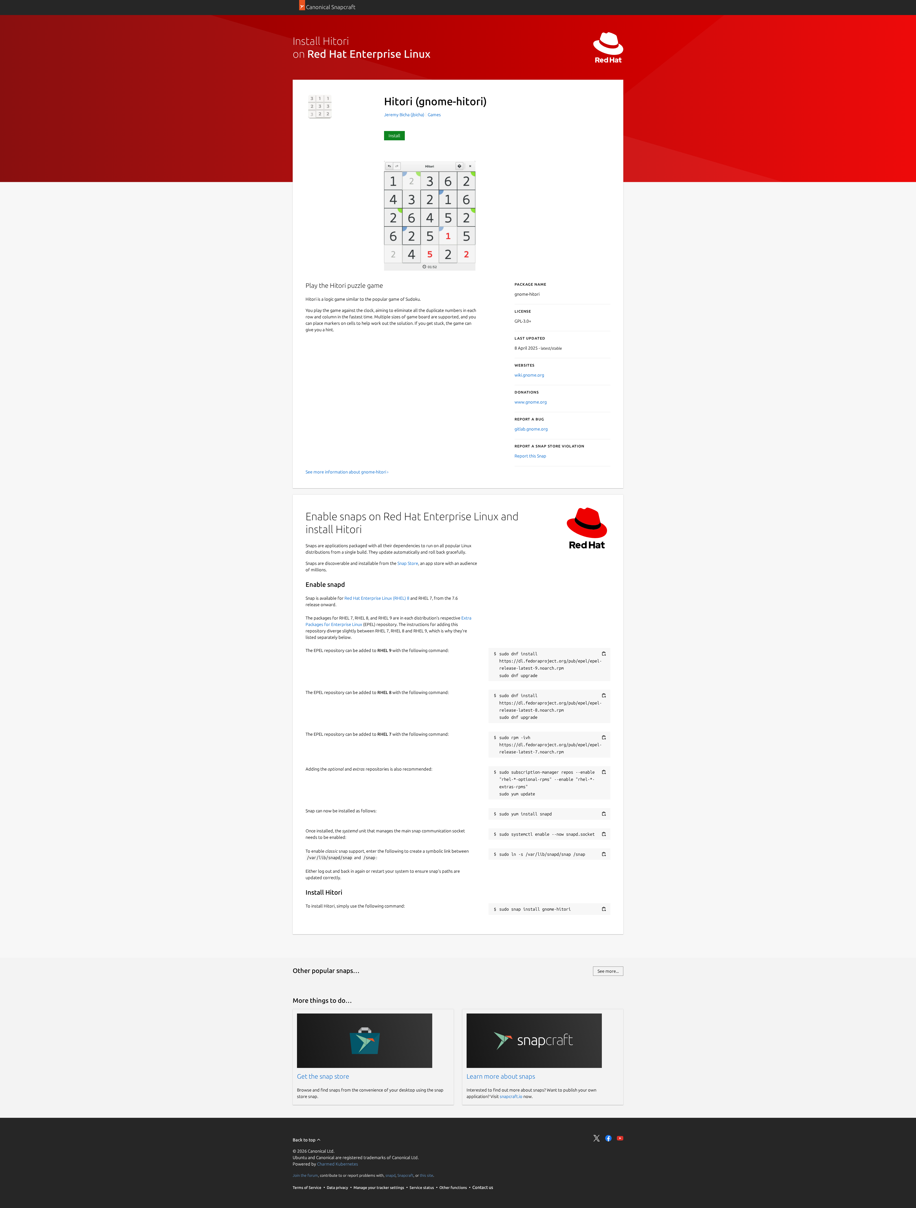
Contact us (482, 1187)
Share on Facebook (608, 1138)
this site (426, 1175)
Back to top (305, 1139)
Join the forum (305, 1175)
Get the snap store (323, 1076)
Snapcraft (405, 1175)
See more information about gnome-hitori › (347, 471)
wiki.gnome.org (529, 375)
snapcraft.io (511, 1096)
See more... (608, 971)
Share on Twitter (596, 1138)
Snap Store (407, 563)
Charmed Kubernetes (337, 1163)
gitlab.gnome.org (531, 428)
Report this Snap (530, 455)
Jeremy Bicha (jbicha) (404, 114)
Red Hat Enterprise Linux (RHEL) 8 (376, 598)
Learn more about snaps (501, 1076)
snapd (390, 1175)
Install (394, 135)
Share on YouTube (620, 1138)
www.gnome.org (531, 401)
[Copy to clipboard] (603, 653)
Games (434, 114)
